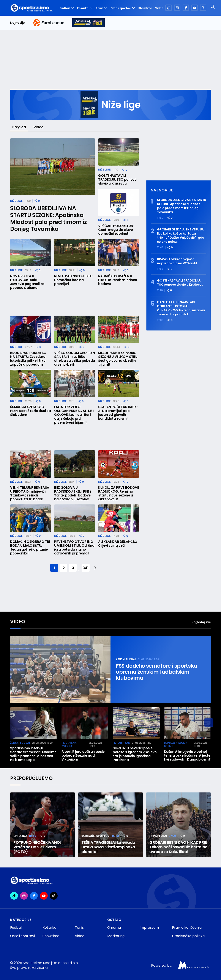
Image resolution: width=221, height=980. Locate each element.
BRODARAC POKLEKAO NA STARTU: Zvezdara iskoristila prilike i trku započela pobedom (28, 358)
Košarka (82, 8)
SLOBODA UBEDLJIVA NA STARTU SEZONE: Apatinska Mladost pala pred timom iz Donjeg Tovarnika (48, 218)
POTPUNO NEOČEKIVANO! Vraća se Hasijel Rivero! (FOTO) (37, 847)
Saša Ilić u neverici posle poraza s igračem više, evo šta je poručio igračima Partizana (135, 754)
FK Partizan (121, 742)
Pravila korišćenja (187, 927)
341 (85, 567)
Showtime (145, 8)
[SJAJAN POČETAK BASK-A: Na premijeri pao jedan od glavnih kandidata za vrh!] (118, 383)
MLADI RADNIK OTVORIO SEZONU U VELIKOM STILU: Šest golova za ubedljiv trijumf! (118, 358)
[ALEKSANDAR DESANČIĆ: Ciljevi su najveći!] (118, 518)
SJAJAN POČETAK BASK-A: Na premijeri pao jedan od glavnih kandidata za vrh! (118, 413)
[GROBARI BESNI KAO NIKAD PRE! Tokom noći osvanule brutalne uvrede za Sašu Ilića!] (178, 824)
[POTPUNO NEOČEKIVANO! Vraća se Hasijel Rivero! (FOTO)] (42, 824)
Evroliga (20, 836)
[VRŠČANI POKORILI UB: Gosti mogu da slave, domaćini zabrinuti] (118, 202)
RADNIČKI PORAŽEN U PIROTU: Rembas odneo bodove (117, 280)
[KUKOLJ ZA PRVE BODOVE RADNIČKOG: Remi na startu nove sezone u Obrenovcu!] (118, 464)
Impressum (149, 927)
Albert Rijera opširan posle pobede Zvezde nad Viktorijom (83, 755)
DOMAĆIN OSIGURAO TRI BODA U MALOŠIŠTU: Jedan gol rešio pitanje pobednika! (30, 547)
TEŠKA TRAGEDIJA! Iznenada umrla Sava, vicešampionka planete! (108, 847)
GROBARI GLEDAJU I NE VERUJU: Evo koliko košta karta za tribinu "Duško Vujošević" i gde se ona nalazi (180, 235)
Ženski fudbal (126, 659)
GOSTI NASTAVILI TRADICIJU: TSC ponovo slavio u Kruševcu (117, 179)
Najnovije (17, 23)
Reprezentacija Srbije (176, 744)
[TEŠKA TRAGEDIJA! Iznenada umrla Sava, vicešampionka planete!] (110, 824)
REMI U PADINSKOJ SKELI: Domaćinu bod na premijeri (73, 280)
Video (159, 8)
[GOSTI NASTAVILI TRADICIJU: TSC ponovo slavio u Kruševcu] (118, 152)
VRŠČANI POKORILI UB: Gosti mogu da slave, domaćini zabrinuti (116, 230)
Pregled (19, 127)
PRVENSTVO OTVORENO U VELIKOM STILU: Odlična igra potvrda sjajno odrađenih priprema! (74, 547)
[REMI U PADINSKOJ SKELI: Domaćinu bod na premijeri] (74, 252)
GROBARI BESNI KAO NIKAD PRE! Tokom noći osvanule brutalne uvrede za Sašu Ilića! (178, 847)
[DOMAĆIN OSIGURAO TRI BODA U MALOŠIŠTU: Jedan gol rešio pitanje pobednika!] (30, 518)
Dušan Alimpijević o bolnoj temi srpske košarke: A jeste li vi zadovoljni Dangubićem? (187, 755)
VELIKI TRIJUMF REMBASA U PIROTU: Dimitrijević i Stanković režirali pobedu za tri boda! (29, 493)
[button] (208, 722)
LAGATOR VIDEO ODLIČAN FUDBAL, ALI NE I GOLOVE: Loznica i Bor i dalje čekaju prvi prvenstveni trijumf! (73, 414)
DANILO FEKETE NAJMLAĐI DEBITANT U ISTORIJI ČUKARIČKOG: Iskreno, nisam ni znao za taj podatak (181, 308)
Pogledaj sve (201, 622)
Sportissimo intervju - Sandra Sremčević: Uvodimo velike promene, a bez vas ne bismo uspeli (33, 754)
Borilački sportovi (95, 836)
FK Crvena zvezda (69, 744)
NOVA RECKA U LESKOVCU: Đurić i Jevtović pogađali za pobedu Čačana (27, 282)
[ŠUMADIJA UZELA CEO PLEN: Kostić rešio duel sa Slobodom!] (30, 383)
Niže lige (16, 200)
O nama (114, 927)
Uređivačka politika (188, 936)
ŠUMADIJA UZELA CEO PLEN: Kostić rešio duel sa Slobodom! (30, 411)
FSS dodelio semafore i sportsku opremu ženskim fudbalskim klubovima (156, 672)
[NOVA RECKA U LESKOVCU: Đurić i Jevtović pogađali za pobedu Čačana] (30, 252)
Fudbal (65, 8)
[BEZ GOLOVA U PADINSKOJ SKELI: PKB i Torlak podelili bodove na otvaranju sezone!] (74, 464)
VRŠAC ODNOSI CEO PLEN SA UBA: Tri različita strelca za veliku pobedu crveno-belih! (74, 358)
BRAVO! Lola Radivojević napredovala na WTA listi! (177, 261)
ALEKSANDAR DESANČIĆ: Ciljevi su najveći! (117, 544)
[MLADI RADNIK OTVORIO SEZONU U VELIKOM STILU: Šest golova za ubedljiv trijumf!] (118, 329)
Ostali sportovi (120, 8)
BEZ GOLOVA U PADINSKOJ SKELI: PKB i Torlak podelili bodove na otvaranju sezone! (72, 493)
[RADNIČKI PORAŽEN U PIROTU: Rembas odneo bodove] (118, 252)
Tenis (99, 8)
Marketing (116, 936)
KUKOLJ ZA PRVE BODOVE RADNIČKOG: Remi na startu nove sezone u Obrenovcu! (118, 493)
